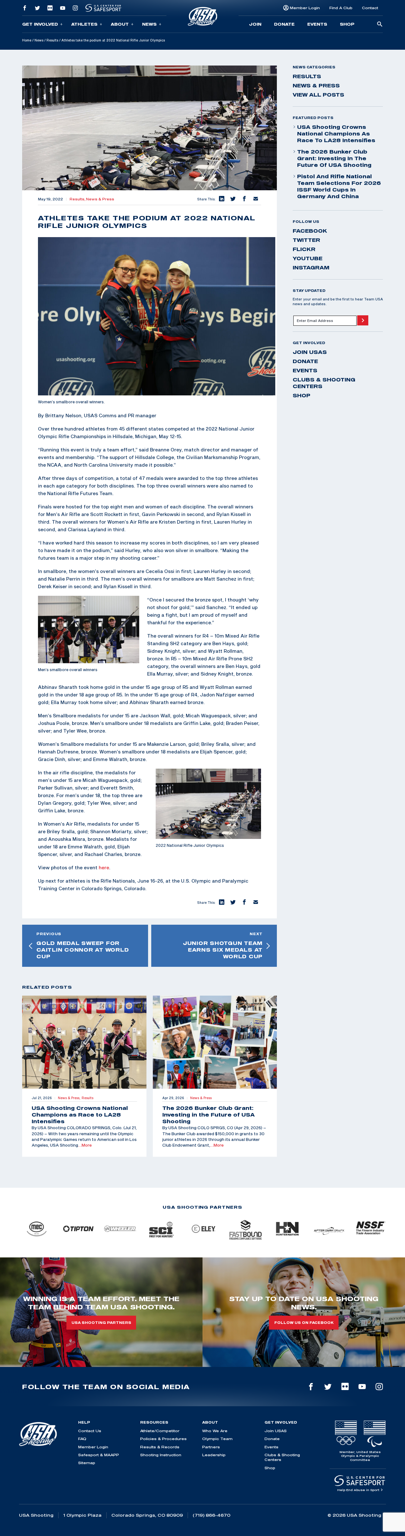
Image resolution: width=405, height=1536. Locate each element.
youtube (307, 258)
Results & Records (159, 1447)
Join (255, 24)
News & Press (100, 199)
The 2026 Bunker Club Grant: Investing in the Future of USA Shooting (334, 158)
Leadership (214, 1455)
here (104, 867)
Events (317, 24)
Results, (78, 199)
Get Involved (40, 24)
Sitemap (86, 1463)
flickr (304, 249)
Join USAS (310, 352)
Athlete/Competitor (159, 1431)
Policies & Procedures (163, 1439)
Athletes (84, 24)
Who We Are (214, 1431)
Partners (211, 1447)
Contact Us (89, 1431)
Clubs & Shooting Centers (324, 383)
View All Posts (318, 95)
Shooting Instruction (160, 1455)
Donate (284, 24)
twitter (306, 240)
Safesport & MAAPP (98, 1455)
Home (26, 40)
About (120, 24)
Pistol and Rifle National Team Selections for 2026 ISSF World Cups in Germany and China (339, 186)
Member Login (305, 8)
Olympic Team (217, 1439)
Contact (370, 8)
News (149, 24)
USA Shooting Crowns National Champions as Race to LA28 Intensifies (336, 133)
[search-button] (380, 24)
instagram (311, 267)
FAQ (82, 1439)
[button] (221, 199)
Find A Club (340, 8)
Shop (347, 24)
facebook (310, 231)
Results (52, 40)
